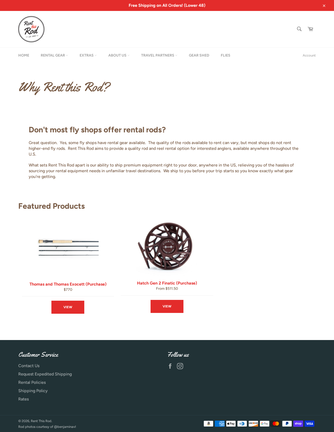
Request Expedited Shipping (45, 374)
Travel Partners (158, 55)
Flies (225, 55)
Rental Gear (53, 55)
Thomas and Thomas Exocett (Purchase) (67, 284)
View (67, 307)
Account (309, 55)
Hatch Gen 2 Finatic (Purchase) (167, 283)
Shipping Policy (33, 390)
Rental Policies (32, 382)
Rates (23, 399)
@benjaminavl (65, 427)
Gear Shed (199, 55)
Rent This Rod (41, 421)
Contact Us (28, 365)
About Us (117, 55)
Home (23, 55)
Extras (87, 55)
